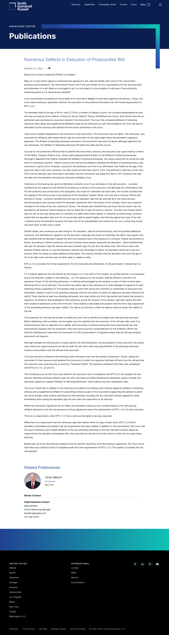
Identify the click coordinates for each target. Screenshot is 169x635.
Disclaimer (14, 629)
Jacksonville (15, 592)
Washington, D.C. (17, 616)
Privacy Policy (29, 629)
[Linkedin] (142, 564)
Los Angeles (15, 597)
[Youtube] (157, 564)
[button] (48, 68)
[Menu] (149, 5)
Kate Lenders (31, 505)
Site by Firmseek (77, 629)
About (134, 4)
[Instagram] (150, 564)
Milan (73, 572)
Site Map (43, 629)
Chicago (13, 582)
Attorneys (75, 4)
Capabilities (89, 4)
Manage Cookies (58, 629)
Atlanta (12, 568)
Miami (12, 602)
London (75, 568)
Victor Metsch (53, 477)
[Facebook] (135, 564)
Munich (74, 577)
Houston (13, 587)
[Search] (160, 4)
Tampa (12, 611)
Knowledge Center (107, 4)
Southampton (78, 582)
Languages (154, 4)
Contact (123, 4)
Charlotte (14, 577)
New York (49, 485)
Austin (12, 572)
